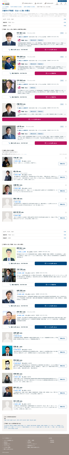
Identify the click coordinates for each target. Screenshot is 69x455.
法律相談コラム (7, 443)
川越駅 (24, 161)
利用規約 (29, 442)
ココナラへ (5, 1)
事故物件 (38, 425)
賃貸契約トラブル (47, 425)
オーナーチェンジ (32, 427)
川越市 (19, 36)
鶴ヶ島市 (24, 420)
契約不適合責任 (33, 425)
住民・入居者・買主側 (60, 427)
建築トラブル (23, 425)
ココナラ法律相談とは (8, 440)
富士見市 (20, 335)
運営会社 (52, 440)
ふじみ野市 (24, 251)
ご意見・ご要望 (30, 440)
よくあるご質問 (7, 447)
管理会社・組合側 (14, 428)
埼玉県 (16, 161)
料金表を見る (40, 40)
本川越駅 (25, 174)
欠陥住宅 (28, 425)
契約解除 (15, 425)
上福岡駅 (31, 251)
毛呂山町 (31, 420)
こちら (25, 154)
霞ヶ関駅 (25, 188)
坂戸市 (21, 420)
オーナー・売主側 (7, 428)
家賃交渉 (11, 425)
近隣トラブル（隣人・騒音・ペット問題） (47, 427)
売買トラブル (53, 425)
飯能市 (11, 420)
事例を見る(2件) (33, 40)
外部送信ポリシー (31, 445)
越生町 (35, 420)
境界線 (42, 425)
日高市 (28, 420)
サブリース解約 (11, 427)
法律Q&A (5, 442)
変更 (65, 19)
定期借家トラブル (60, 425)
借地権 (38, 427)
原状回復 (5, 427)
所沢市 (8, 420)
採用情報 (52, 442)
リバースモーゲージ (18, 427)
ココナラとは (6, 445)
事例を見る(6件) (33, 111)
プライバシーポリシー (32, 443)
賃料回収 (19, 425)
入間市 (18, 420)
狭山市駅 (25, 349)
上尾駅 (28, 272)
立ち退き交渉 (6, 425)
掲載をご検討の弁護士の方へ (33, 447)
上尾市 (23, 273)
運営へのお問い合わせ (8, 449)
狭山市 (19, 349)
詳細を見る (62, 163)
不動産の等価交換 (25, 427)
